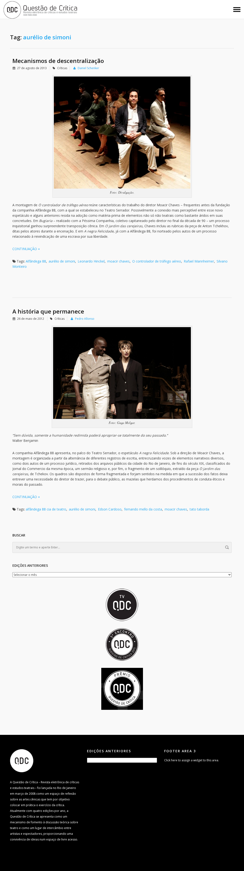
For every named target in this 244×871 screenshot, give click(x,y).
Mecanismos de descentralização (58, 61)
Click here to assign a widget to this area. (191, 760)
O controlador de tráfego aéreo (156, 261)
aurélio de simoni (62, 261)
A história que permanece (48, 311)
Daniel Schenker (88, 68)
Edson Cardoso (110, 509)
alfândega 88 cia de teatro (46, 509)
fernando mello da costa (143, 509)
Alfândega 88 (36, 261)
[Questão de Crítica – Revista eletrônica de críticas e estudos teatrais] (41, 9)
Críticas (62, 68)
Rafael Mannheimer (199, 261)
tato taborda (199, 509)
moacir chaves (118, 261)
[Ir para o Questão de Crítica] (21, 760)
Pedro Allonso (84, 319)
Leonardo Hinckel (91, 261)
